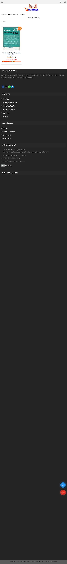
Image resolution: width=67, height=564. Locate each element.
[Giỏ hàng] (65, 2)
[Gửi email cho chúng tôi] (6, 86)
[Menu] (2, 2)
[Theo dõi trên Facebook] (2, 86)
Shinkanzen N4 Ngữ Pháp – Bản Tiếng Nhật (11, 53)
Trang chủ (3, 14)
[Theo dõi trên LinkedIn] (12, 86)
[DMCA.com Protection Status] (6, 165)
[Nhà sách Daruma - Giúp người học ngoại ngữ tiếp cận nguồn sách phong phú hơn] (34, 8)
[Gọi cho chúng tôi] (9, 86)
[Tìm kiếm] (60, 2)
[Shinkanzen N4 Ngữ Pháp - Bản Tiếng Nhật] (11, 39)
